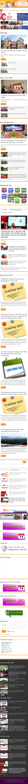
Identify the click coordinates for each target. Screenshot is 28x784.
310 (15, 460)
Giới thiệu (3, 33)
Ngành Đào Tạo (6, 185)
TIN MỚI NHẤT (4, 469)
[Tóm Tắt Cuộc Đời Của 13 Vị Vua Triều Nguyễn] (4, 680)
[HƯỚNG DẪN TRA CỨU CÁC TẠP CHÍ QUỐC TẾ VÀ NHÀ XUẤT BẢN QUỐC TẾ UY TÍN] (4, 674)
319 (18, 460)
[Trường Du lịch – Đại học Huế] (14, 4)
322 (1, 464)
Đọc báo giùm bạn (6, 122)
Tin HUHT (4, 209)
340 (14, 464)
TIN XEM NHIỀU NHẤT (15, 469)
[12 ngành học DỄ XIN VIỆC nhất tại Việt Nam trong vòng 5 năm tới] (4, 667)
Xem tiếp (3, 59)
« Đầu (2, 460)
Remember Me (12, 631)
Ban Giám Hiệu (12, 62)
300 (11, 460)
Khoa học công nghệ (15, 209)
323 (5, 464)
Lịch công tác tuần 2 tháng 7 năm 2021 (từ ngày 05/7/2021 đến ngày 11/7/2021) (17, 721)
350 (17, 464)
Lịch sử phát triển (12, 69)
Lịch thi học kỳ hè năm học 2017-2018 (18, 713)
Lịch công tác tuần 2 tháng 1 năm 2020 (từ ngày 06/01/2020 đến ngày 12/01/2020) (14, 353)
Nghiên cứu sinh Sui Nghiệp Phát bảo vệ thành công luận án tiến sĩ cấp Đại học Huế (17, 256)
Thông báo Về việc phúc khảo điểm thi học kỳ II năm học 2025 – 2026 (18, 740)
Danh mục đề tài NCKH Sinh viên (16, 691)
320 (21, 462)
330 (10, 464)
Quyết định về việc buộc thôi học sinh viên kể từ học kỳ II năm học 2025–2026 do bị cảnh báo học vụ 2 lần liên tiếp (18, 480)
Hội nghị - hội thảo (7, 212)
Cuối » (23, 464)
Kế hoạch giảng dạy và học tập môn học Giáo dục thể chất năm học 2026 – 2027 (18, 763)
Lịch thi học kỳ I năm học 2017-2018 (17, 701)
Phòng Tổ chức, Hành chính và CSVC (17, 113)
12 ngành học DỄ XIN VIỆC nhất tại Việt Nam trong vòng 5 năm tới (17, 666)
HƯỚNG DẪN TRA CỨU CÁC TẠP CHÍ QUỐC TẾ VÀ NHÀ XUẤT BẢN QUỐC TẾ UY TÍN (17, 673)
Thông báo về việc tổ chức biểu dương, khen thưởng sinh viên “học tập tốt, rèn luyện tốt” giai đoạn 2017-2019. (14, 316)
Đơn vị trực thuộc (6, 78)
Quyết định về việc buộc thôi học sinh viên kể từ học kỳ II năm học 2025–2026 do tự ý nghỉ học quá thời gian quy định (18, 487)
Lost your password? (6, 634)
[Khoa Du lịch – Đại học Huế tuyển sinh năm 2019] (4, 686)
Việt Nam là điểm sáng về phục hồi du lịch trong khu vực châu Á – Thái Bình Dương (17, 154)
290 (8, 460)
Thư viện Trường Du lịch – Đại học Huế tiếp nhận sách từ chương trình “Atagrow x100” (17, 263)
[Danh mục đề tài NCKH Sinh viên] (4, 692)
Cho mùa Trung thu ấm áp (15, 707)
